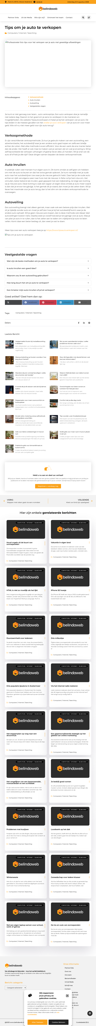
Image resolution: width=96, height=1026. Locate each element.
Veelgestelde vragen (38, 106)
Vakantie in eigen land (61, 542)
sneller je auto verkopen (55, 123)
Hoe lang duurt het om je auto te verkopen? (48, 283)
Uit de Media (26, 17)
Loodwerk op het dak (60, 829)
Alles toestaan (37, 1022)
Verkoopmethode (36, 97)
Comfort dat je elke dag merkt (70, 400)
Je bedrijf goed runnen (61, 781)
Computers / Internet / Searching (22, 33)
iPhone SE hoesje (58, 590)
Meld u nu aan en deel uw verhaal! (48, 475)
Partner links (13, 17)
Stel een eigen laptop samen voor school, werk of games (25, 926)
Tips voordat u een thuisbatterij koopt (73, 416)
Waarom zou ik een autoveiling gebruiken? (48, 275)
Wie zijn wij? (39, 17)
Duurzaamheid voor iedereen (20, 638)
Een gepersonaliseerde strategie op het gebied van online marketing (68, 735)
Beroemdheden (70, 978)
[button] (67, 996)
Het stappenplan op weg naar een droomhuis (22, 735)
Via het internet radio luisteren (64, 686)
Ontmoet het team (55, 17)
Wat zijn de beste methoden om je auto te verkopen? (48, 261)
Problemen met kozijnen (18, 829)
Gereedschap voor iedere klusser (65, 877)
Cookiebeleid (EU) (82, 1022)
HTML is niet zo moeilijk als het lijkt (22, 590)
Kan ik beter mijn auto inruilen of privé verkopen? (48, 290)
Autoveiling (34, 103)
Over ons (68, 971)
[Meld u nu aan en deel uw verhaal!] (48, 468)
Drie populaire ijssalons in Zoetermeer (23, 686)
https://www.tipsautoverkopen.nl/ (62, 230)
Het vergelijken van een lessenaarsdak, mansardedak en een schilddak (24, 782)
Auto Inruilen (35, 100)
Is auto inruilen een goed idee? (48, 268)
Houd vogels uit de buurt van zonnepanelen (19, 543)
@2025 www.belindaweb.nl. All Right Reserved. (21, 1022)
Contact (69, 17)
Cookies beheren (58, 1022)
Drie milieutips (57, 638)
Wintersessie (12, 877)
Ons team (68, 975)
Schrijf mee (69, 985)
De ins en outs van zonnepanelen (65, 925)
